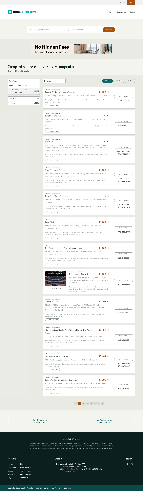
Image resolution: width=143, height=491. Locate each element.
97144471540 (123, 312)
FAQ (9, 478)
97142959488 (123, 388)
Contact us (24, 478)
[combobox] (54, 81)
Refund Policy (25, 474)
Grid (120, 81)
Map (130, 81)
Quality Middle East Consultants (57, 356)
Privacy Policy (25, 467)
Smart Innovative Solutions (55, 170)
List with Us (121, 2)
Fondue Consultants (53, 115)
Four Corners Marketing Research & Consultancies (64, 248)
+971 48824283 (123, 285)
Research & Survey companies (19, 91)
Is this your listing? (52, 105)
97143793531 (123, 179)
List (108, 81)
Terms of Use (25, 471)
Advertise (11, 474)
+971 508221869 (123, 151)
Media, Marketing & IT (19, 85)
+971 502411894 (123, 205)
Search (109, 30)
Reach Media (50, 222)
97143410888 (123, 258)
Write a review (123, 96)
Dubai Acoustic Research (78, 274)
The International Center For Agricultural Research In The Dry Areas (69, 331)
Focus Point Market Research (56, 196)
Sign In (131, 3)
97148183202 (123, 125)
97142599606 (123, 101)
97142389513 (123, 340)
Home (111, 12)
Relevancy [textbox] (48, 81)
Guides (132, 12)
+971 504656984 (123, 181)
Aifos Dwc (49, 141)
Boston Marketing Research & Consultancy (61, 379)
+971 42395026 (123, 364)
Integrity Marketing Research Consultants (61, 92)
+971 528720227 (123, 366)
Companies (121, 12)
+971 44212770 (123, 232)
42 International (51, 301)
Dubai (13, 103)
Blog (22, 464)
